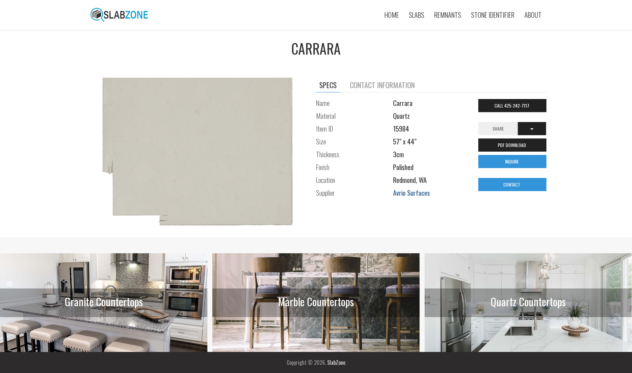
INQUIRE (512, 161)
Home (391, 15)
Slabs (416, 15)
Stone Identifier (492, 15)
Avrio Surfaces (411, 192)
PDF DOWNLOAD (512, 144)
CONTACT (512, 184)
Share (498, 128)
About (532, 15)
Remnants (447, 15)
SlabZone (336, 362)
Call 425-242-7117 (512, 105)
